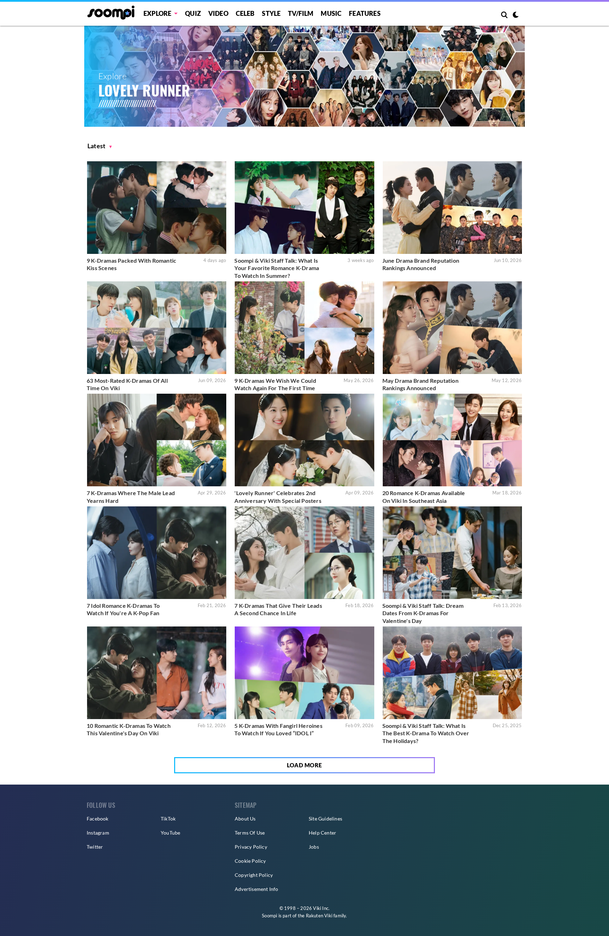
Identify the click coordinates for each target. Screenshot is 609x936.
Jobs (314, 847)
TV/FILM (300, 13)
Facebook (98, 819)
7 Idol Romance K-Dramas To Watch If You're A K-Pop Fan (123, 609)
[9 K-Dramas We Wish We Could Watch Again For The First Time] (304, 327)
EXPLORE (157, 13)
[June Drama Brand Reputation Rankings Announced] (452, 207)
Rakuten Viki (319, 915)
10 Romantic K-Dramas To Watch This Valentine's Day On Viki (129, 729)
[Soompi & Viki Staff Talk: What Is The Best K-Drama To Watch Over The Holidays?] (452, 672)
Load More (304, 765)
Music (331, 13)
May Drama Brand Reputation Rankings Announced (420, 384)
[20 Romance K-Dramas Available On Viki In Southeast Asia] (452, 440)
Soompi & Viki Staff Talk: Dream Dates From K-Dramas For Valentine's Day (422, 613)
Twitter (95, 847)
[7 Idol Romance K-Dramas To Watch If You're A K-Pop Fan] (156, 552)
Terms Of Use (250, 833)
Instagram (98, 833)
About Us (245, 819)
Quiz (193, 13)
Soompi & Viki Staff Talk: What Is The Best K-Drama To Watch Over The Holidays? (425, 733)
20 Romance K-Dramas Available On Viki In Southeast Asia (423, 496)
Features (365, 13)
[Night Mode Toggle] (515, 15)
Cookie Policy (250, 861)
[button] (99, 146)
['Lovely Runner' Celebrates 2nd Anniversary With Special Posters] (304, 440)
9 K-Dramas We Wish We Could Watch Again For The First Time (275, 384)
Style (271, 13)
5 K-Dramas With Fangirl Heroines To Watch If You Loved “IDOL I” (278, 729)
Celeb (245, 13)
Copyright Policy (254, 875)
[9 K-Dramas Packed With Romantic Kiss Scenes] (156, 207)
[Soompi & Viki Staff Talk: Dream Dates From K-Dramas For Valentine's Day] (452, 552)
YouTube (170, 833)
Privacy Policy (251, 847)
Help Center (322, 833)
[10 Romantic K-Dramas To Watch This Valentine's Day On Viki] (156, 672)
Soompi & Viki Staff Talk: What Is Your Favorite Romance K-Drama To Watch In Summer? (276, 268)
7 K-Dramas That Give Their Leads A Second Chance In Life (278, 609)
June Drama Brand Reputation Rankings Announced (420, 264)
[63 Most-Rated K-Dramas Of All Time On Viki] (156, 327)
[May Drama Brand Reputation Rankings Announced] (452, 327)
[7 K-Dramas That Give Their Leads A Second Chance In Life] (304, 552)
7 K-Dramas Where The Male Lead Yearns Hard (131, 496)
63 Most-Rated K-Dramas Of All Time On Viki (127, 384)
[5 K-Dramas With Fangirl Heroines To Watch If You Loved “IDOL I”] (304, 672)
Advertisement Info (256, 889)
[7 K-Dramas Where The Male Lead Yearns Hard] (156, 440)
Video (218, 13)
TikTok (168, 819)
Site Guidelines (325, 819)
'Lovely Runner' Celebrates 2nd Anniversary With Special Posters (277, 496)
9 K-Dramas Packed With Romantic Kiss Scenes (131, 264)
